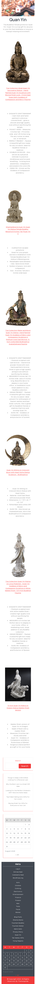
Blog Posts (18, 917)
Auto (18, 882)
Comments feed (18, 875)
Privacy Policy (18, 932)
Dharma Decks (18, 920)
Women (18, 912)
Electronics (18, 891)
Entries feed (18, 872)
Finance (18, 897)
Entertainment (18, 894)
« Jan (17, 855)
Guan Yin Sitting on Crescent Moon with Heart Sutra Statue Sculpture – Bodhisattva (18, 472)
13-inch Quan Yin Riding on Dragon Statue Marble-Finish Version (18, 708)
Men (18, 903)
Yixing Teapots (18, 941)
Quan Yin (18, 935)
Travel (18, 909)
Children (18, 885)
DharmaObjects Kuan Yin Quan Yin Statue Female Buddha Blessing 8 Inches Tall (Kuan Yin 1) (18, 230)
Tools (18, 906)
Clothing (18, 888)
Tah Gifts (18, 3)
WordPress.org (18, 878)
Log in (18, 869)
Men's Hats (18, 929)
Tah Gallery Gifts (18, 938)
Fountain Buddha (18, 923)
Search (18, 761)
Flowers (18, 900)
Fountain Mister (18, 926)
